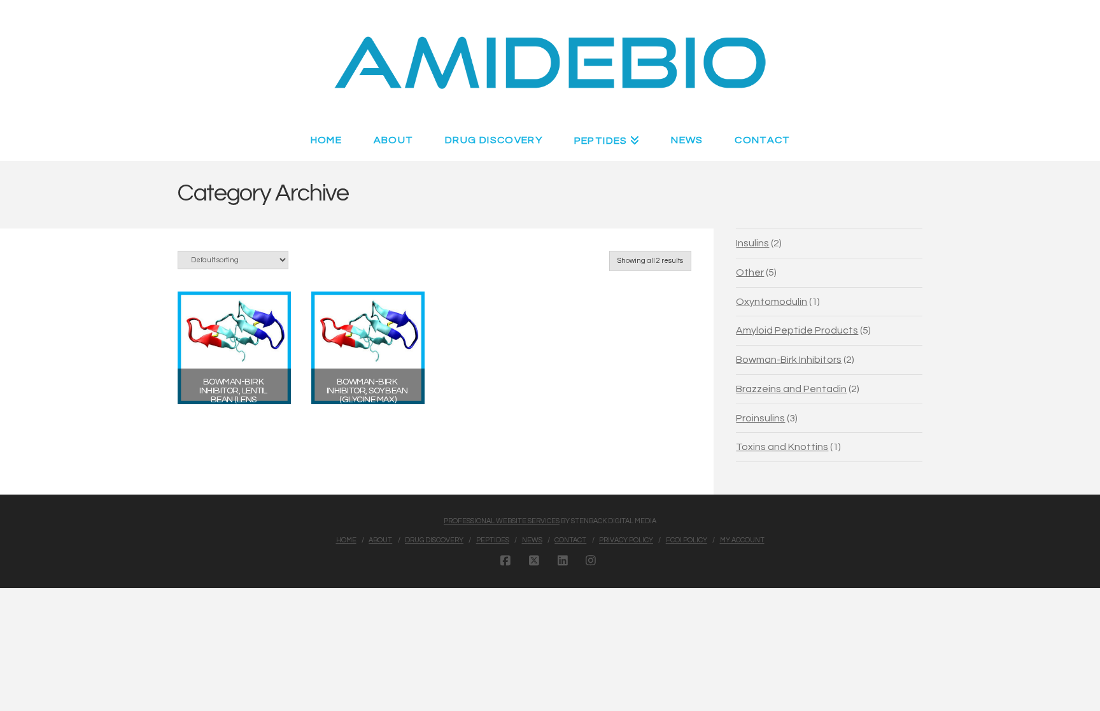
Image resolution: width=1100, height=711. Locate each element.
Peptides (492, 540)
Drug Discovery (434, 540)
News (532, 540)
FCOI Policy (686, 540)
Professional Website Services (502, 520)
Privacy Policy (626, 540)
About (380, 540)
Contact (570, 540)
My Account (742, 540)
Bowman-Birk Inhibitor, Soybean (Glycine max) (368, 390)
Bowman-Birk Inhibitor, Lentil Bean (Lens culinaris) (234, 395)
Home (346, 540)
